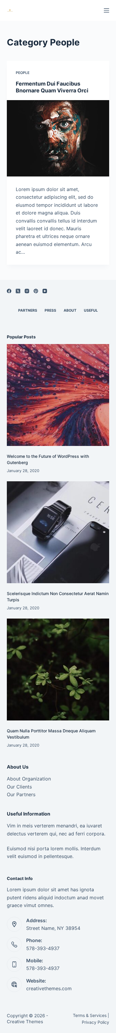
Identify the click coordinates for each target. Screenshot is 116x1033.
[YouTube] (45, 291)
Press (50, 310)
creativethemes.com (49, 988)
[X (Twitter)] (18, 291)
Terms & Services (89, 1015)
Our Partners (21, 794)
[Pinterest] (36, 291)
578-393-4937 (42, 948)
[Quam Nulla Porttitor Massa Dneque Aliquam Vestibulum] (58, 669)
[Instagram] (27, 291)
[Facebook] (9, 291)
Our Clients (19, 787)
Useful (91, 310)
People (22, 72)
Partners (27, 310)
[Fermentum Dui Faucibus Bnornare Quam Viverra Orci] (58, 138)
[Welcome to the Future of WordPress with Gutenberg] (58, 395)
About (70, 310)
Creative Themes (25, 1021)
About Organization (29, 779)
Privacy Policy (95, 1022)
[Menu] (106, 10)
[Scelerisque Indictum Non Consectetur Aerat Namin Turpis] (58, 532)
